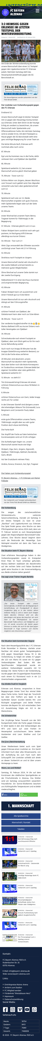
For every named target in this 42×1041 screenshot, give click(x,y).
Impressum (9, 996)
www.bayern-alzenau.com (19, 974)
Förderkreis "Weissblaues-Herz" (17, 993)
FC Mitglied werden (13, 990)
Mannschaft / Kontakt (21, 822)
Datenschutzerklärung (14, 999)
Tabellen (21, 829)
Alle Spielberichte (21, 816)
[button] (10, 795)
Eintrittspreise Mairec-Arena (16, 984)
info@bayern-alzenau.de (19, 971)
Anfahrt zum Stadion (13, 987)
